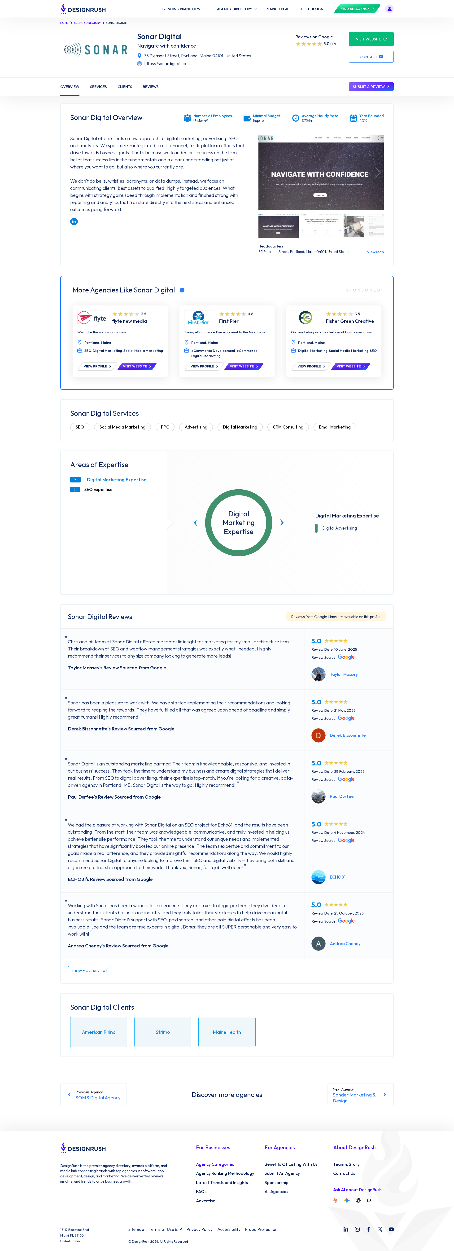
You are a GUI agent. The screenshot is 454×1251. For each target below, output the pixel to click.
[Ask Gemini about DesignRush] (347, 1200)
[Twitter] (380, 1229)
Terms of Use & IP (165, 1229)
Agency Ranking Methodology (225, 1173)
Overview (69, 86)
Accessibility (228, 1229)
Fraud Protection (261, 1229)
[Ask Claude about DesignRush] (335, 1200)
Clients (125, 86)
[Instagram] (357, 1229)
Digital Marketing (240, 427)
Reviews (151, 86)
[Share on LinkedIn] (74, 221)
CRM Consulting (288, 427)
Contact (368, 56)
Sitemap (136, 1229)
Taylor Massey (344, 674)
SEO (80, 427)
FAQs (201, 1191)
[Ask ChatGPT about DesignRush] (358, 1200)
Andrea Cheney (345, 943)
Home (64, 23)
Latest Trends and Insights (222, 1182)
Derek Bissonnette (348, 735)
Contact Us (344, 1173)
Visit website (368, 39)
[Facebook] (368, 1229)
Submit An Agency (282, 1173)
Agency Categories (215, 1164)
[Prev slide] (195, 522)
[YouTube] (391, 1229)
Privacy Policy (200, 1229)
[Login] (389, 8)
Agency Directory (87, 23)
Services (98, 86)
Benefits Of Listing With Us (291, 1164)
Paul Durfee (342, 796)
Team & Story (346, 1164)
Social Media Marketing (122, 427)
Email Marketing (335, 427)
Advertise (205, 1200)
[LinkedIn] (346, 1229)
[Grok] (369, 1200)
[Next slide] (282, 522)
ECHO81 (337, 877)
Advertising (196, 427)
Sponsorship (276, 1182)
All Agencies (276, 1191)
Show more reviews (90, 971)
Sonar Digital (159, 36)
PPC (165, 427)
